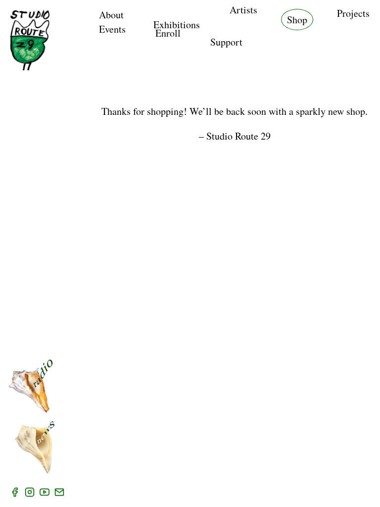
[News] (34, 447)
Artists (243, 9)
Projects (353, 13)
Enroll (168, 33)
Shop (297, 19)
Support (226, 42)
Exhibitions (176, 24)
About (111, 14)
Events (112, 29)
